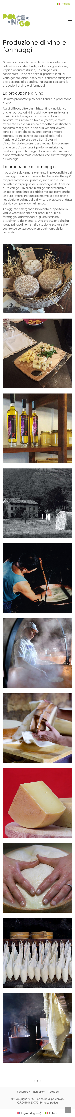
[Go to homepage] (16, 20)
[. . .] (37, 1082)
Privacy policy (49, 1102)
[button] (70, 20)
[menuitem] (29, 1113)
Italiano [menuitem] (53, 1113)
